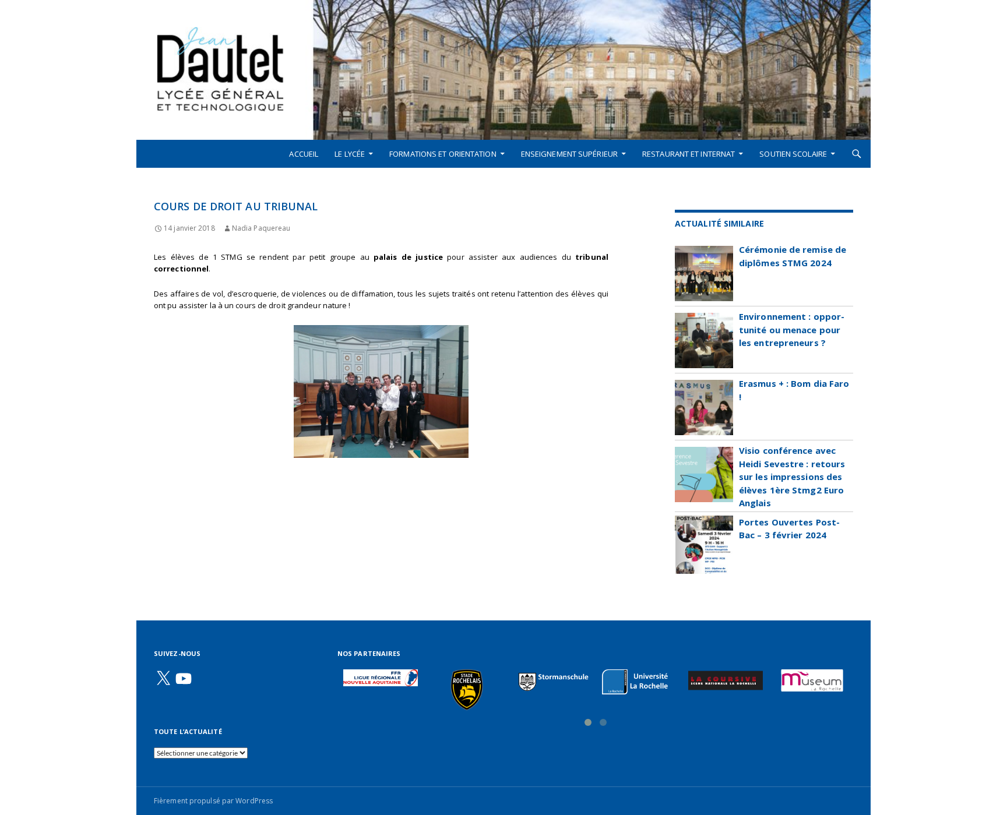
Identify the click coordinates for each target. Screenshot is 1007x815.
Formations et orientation (443, 154)
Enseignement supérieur (569, 154)
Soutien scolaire (793, 154)
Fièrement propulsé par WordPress (213, 801)
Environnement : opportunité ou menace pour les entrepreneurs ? (791, 329)
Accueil (303, 154)
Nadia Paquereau (261, 228)
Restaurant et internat (688, 154)
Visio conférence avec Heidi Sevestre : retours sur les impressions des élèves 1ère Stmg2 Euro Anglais (792, 476)
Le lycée (350, 154)
